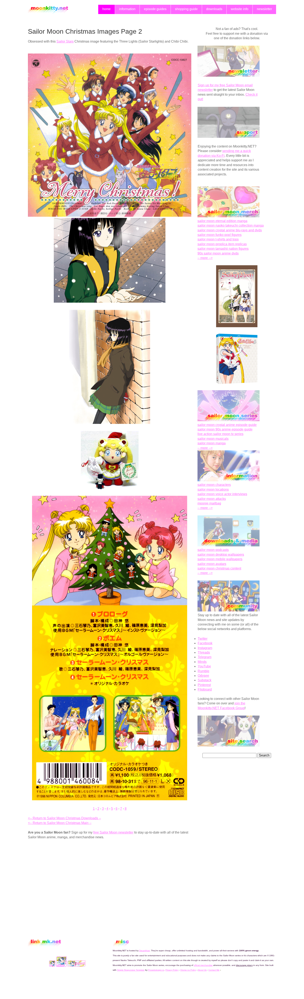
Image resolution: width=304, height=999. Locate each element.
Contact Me (213, 970)
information (127, 9)
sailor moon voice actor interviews (222, 494)
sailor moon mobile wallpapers (219, 559)
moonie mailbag (209, 503)
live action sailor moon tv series (220, 434)
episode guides (155, 9)
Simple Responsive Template (131, 970)
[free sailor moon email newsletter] (228, 75)
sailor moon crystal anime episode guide (227, 425)
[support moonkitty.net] (228, 136)
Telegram (204, 657)
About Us (202, 970)
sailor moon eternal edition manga (222, 221)
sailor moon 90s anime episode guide (225, 429)
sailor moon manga (211, 443)
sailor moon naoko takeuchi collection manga (230, 225)
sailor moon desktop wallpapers (220, 554)
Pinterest (204, 685)
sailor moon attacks (211, 499)
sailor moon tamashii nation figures (223, 248)
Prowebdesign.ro (156, 970)
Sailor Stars (65, 41)
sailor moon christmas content (219, 568)
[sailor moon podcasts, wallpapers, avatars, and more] (228, 545)
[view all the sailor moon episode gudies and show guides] (228, 420)
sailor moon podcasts (213, 550)
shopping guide (186, 9)
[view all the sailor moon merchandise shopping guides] (228, 216)
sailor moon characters (214, 484)
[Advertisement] (62, 873)
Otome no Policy (188, 970)
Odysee (203, 675)
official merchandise (203, 965)
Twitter (202, 638)
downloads (214, 9)
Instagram (205, 648)
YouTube (204, 666)
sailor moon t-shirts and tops (218, 239)
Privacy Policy (171, 970)
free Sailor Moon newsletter (113, 832)
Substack (204, 680)
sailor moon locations (213, 489)
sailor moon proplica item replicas (222, 244)
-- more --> (205, 258)
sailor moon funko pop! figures (219, 235)
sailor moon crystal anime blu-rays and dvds (229, 230)
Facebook (205, 643)
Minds (202, 662)
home (106, 9)
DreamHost (144, 950)
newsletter (264, 9)
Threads (204, 652)
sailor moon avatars (211, 564)
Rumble (203, 671)
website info (239, 9)
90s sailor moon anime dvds (218, 253)
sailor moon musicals (213, 438)
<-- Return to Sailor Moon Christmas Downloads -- (64, 818)
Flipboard (205, 689)
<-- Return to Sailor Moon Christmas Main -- (59, 823)
